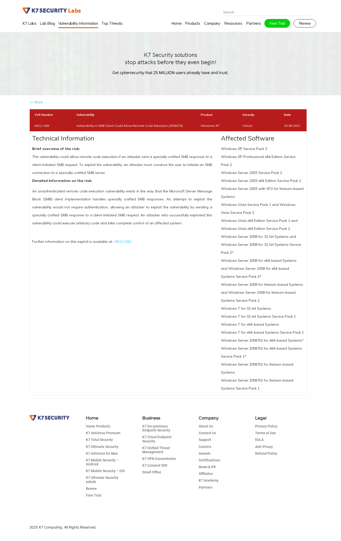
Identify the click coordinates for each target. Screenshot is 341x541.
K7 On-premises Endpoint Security (156, 428)
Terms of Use (265, 433)
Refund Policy (266, 453)
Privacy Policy (266, 426)
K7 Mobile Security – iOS (105, 471)
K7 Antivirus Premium (103, 433)
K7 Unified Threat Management (156, 450)
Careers (205, 447)
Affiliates (206, 474)
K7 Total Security (99, 440)
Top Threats (112, 23)
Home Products (98, 426)
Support (205, 440)
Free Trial (93, 495)
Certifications (209, 460)
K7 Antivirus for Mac (102, 453)
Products (192, 23)
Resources (233, 23)
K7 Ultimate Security (102, 447)
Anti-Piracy (264, 447)
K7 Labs (29, 23)
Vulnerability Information (78, 23)
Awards (204, 453)
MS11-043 (123, 241)
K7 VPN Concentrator (159, 459)
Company (212, 23)
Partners (205, 487)
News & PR (207, 467)
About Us (206, 426)
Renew (91, 489)
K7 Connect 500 (154, 465)
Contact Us (207, 433)
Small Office (151, 472)
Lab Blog (47, 23)
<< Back (36, 102)
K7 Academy (208, 480)
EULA (259, 440)
